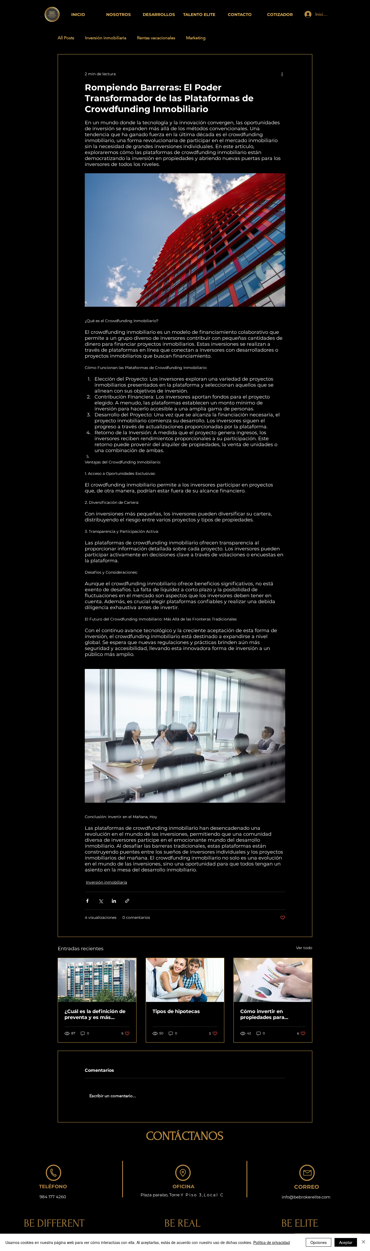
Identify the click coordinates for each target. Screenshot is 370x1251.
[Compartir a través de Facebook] (87, 900)
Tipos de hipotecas (176, 1011)
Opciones (318, 1242)
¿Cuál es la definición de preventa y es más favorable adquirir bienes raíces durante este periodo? (95, 1014)
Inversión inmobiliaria (105, 37)
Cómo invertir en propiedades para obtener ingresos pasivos (272, 1014)
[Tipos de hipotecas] (185, 980)
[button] (280, 14)
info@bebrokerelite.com (306, 1197)
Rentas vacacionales (156, 37)
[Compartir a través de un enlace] (127, 900)
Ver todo (304, 947)
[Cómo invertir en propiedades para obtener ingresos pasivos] (273, 980)
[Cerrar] (363, 1242)
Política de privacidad (271, 1242)
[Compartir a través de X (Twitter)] (100, 900)
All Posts (66, 37)
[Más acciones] (282, 74)
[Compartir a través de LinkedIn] (113, 900)
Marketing (196, 37)
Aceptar (345, 1242)
